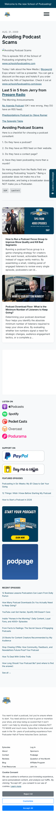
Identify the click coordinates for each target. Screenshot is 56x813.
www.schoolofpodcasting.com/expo (22, 83)
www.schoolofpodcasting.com (18, 63)
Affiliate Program (37, 763)
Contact (5, 755)
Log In (33, 747)
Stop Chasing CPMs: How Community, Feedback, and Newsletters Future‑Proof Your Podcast (27, 648)
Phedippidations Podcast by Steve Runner (24, 115)
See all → (6, 672)
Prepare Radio (13, 95)
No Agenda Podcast (13, 105)
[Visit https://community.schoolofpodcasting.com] (20, 523)
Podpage (34, 755)
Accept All (28, 808)
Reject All (28, 794)
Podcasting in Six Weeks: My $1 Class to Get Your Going (25, 485)
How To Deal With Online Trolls (16, 656)
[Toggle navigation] (46, 14)
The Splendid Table (12, 121)
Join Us (33, 767)
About (4, 751)
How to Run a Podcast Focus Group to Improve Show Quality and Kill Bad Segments (26, 242)
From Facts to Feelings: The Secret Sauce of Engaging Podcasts (27, 629)
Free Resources (9, 767)
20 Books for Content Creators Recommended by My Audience (27, 639)
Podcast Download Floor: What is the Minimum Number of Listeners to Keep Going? (27, 309)
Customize (28, 801)
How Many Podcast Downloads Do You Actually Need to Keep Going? (27, 604)
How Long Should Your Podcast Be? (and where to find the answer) (28, 664)
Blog (4, 763)
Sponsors (34, 751)
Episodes (6, 747)
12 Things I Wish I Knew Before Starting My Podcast (26, 493)
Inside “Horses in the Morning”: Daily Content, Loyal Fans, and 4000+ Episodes (26, 620)
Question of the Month (40, 759)
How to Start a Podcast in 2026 (17, 499)
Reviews (5, 759)
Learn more (16, 786)
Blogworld (46, 69)
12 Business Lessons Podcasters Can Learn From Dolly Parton (27, 594)
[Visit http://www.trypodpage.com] (20, 561)
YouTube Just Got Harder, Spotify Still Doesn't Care (26, 612)
